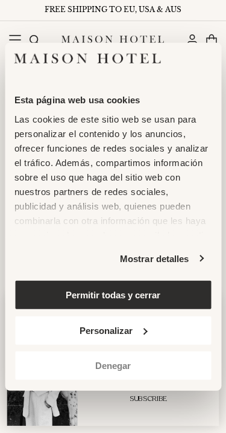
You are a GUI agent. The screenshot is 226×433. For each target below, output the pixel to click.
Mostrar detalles (154, 258)
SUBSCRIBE (149, 399)
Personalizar (106, 330)
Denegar (113, 366)
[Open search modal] (33, 39)
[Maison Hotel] (112, 39)
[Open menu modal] (14, 39)
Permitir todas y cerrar (113, 295)
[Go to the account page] (192, 39)
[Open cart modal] (211, 39)
